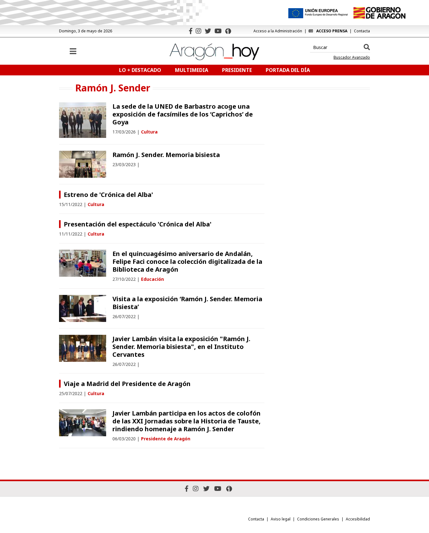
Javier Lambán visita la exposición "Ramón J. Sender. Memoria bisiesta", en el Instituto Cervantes (181, 346)
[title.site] (379, 13)
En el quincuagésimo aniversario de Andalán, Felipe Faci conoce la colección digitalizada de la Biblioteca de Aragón (187, 261)
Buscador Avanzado (352, 57)
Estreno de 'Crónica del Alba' (108, 195)
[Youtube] (218, 31)
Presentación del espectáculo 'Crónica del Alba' (137, 224)
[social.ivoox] (228, 31)
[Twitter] (208, 31)
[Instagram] (198, 31)
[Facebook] (190, 31)
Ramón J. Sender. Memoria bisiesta (166, 155)
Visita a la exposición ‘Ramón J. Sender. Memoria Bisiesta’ (187, 303)
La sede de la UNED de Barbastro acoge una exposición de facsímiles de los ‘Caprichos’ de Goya (182, 114)
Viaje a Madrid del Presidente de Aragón (127, 384)
